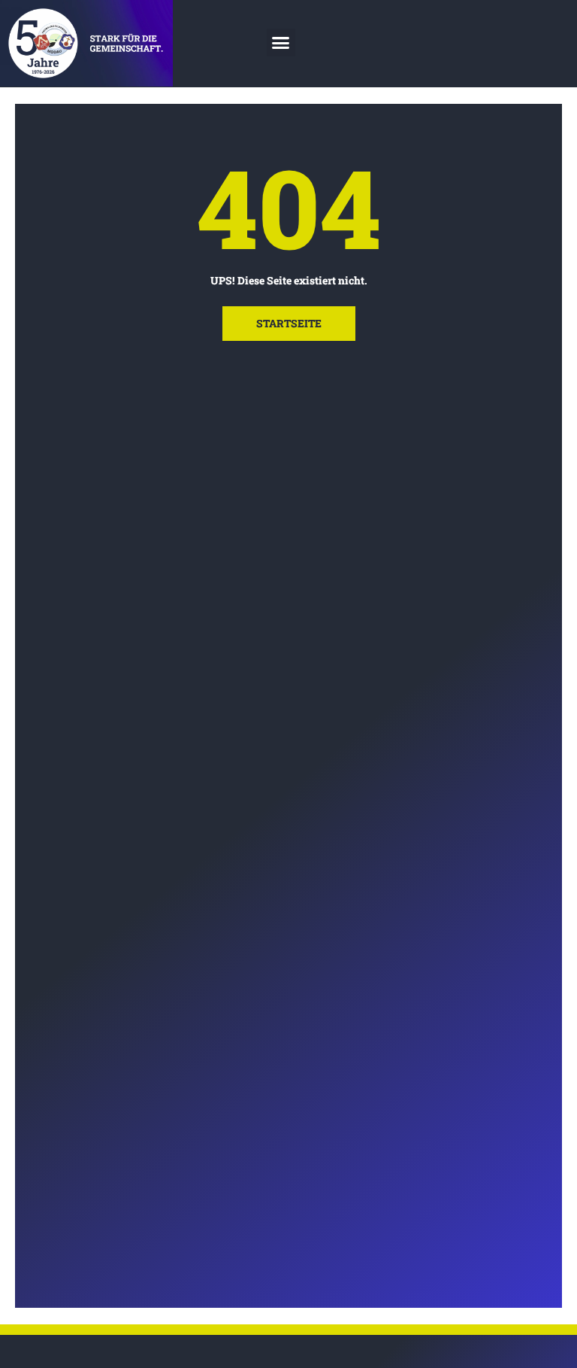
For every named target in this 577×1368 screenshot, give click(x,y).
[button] (281, 43)
